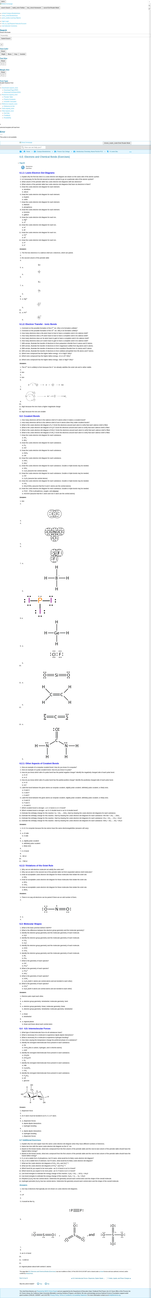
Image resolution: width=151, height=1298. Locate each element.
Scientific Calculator (10, 101)
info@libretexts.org (114, 1295)
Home (28, 151)
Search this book (5, 32)
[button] (7, 115)
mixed (102, 1271)
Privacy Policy (54, 1295)
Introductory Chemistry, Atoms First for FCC (89, 151)
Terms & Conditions (66, 1295)
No (48, 1284)
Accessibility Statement (79, 1295)
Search (22, 147)
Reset (3, 51)
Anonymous (29, 1273)
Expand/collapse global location (130, 151)
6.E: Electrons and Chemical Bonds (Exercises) (42, 1271)
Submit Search (5, 38)
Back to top (23, 1278)
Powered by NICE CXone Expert (47, 1291)
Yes (41, 1284)
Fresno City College (63, 151)
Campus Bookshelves (44, 151)
